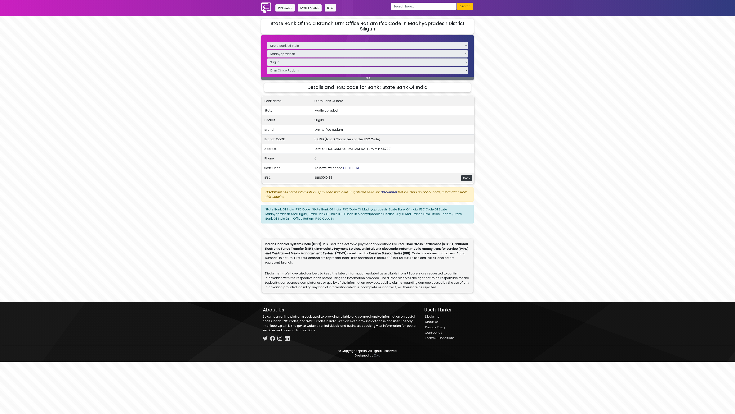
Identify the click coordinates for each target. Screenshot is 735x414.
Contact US (433, 332)
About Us (432, 322)
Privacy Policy (435, 327)
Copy (466, 178)
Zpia (377, 355)
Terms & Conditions (439, 338)
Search (465, 6)
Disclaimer (433, 316)
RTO (330, 8)
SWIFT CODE (309, 8)
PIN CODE (285, 8)
